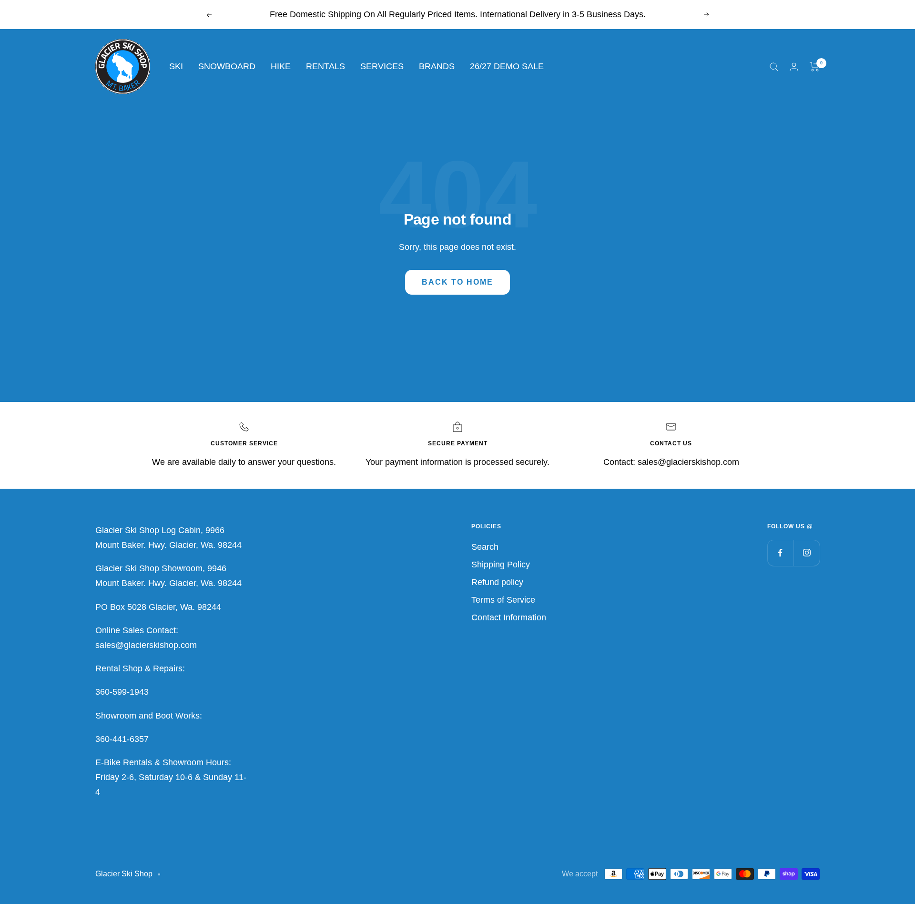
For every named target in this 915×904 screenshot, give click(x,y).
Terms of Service (503, 600)
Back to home (457, 282)
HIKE (281, 66)
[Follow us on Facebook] (780, 553)
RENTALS (325, 66)
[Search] (774, 66)
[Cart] (815, 67)
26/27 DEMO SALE (507, 66)
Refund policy (497, 582)
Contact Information (508, 617)
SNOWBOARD (226, 66)
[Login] (794, 66)
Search (484, 547)
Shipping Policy (500, 564)
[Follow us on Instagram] (806, 553)
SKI (176, 66)
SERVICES (382, 66)
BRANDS (437, 66)
